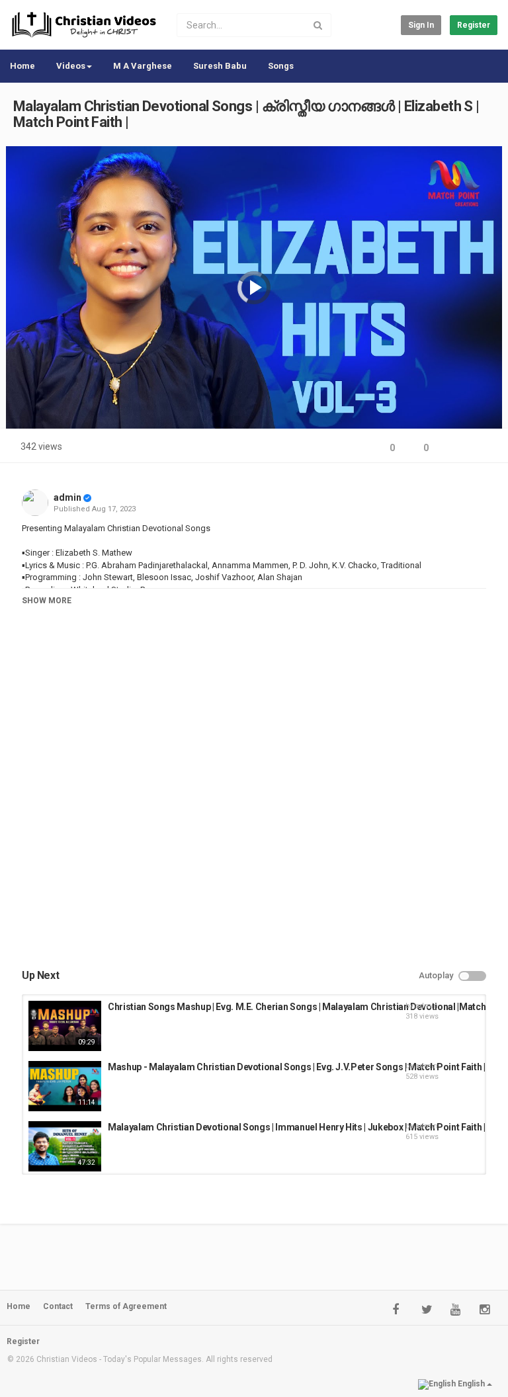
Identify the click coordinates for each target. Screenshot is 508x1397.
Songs (281, 66)
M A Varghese (142, 66)
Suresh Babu (220, 66)
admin (67, 497)
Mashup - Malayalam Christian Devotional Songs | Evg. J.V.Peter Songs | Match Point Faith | (297, 1067)
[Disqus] (254, 800)
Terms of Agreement (126, 1306)
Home (22, 66)
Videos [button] (70, 66)
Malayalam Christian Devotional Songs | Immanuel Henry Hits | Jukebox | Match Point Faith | (297, 1127)
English (471, 1383)
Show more (46, 600)
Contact (58, 1306)
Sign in (421, 25)
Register (473, 25)
